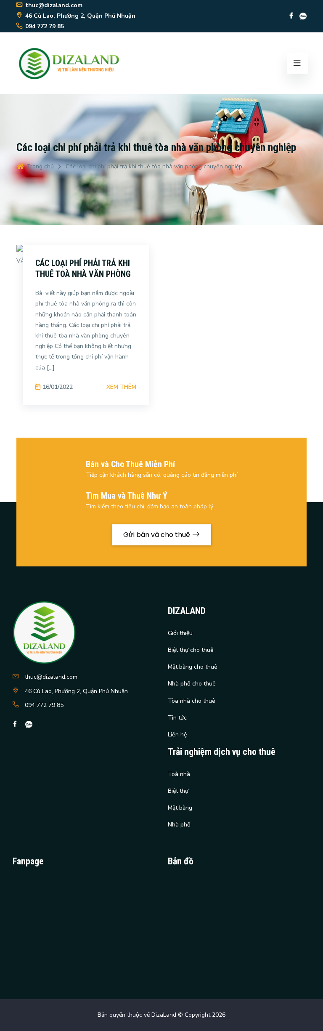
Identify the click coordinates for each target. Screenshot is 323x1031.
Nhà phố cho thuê (192, 684)
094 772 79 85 (44, 705)
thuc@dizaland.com (51, 677)
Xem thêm (121, 387)
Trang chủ (39, 166)
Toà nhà (179, 774)
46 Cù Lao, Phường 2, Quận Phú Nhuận (76, 691)
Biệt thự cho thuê (191, 650)
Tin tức (177, 718)
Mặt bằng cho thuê (192, 667)
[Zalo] (303, 16)
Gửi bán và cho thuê (157, 534)
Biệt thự (178, 791)
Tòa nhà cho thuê (191, 701)
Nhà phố (179, 825)
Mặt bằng (180, 808)
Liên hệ (177, 735)
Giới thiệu (180, 633)
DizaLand (163, 1015)
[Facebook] (291, 16)
